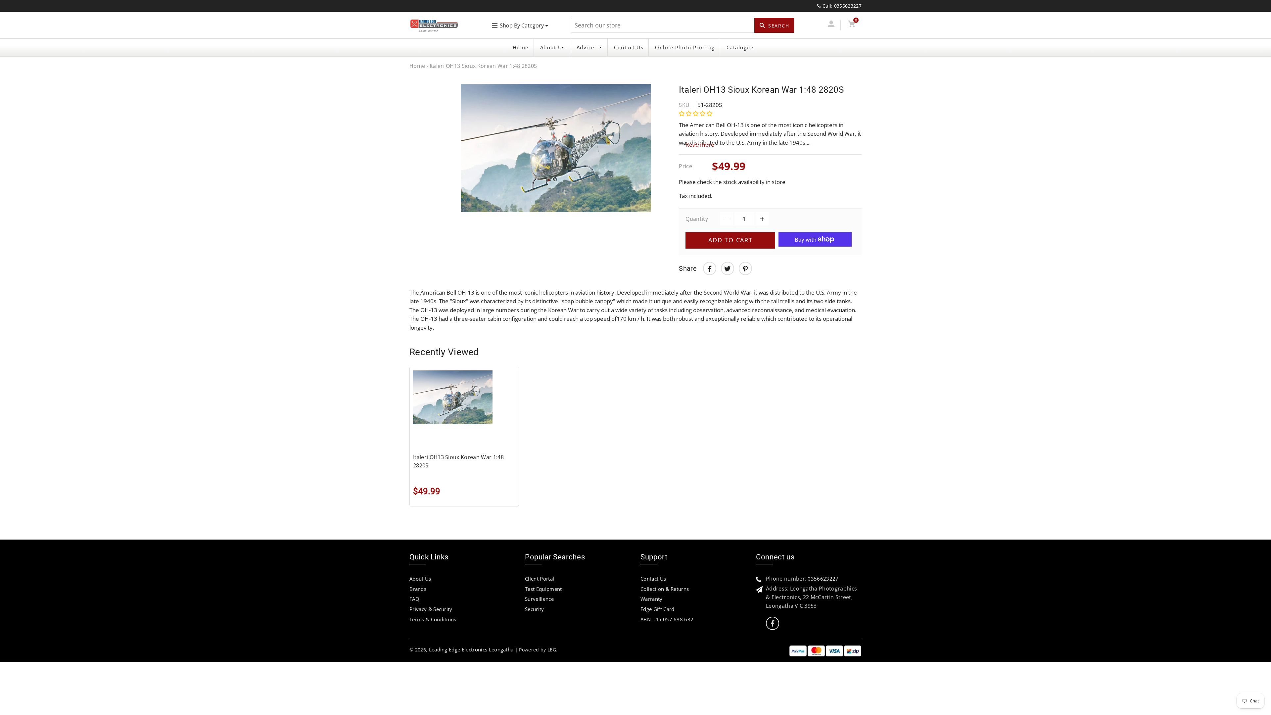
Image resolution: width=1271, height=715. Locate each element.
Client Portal (539, 578)
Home (521, 47)
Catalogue (740, 47)
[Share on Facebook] (709, 268)
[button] (696, 113)
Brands (417, 589)
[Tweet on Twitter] (727, 268)
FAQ (414, 599)
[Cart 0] (851, 25)
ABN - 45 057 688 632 (666, 619)
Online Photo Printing (685, 47)
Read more (699, 144)
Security (534, 609)
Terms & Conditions (432, 619)
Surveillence (539, 599)
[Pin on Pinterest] (745, 268)
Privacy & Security (430, 609)
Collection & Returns (664, 589)
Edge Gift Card (657, 609)
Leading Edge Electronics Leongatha (471, 649)
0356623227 (823, 578)
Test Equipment (543, 589)
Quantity (696, 218)
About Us (552, 47)
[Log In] (830, 25)
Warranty (651, 599)
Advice (586, 47)
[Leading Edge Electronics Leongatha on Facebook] (772, 623)
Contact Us (628, 47)
